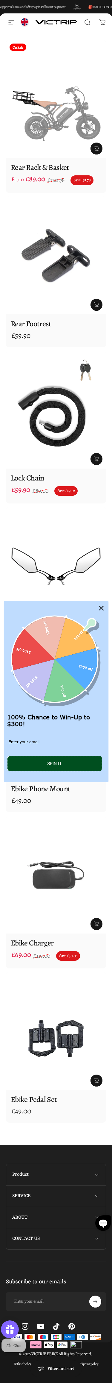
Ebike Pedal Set (34, 1099)
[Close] (101, 608)
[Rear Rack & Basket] (56, 99)
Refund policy (22, 1364)
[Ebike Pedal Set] (56, 1031)
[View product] (96, 148)
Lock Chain (27, 478)
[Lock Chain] (56, 410)
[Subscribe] (95, 1302)
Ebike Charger (32, 943)
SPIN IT (54, 763)
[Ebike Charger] (56, 875)
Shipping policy (88, 1364)
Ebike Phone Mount (40, 789)
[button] (103, 1223)
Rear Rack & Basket (40, 167)
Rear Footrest (31, 324)
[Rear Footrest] (56, 256)
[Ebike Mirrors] (56, 566)
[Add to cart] (96, 459)
